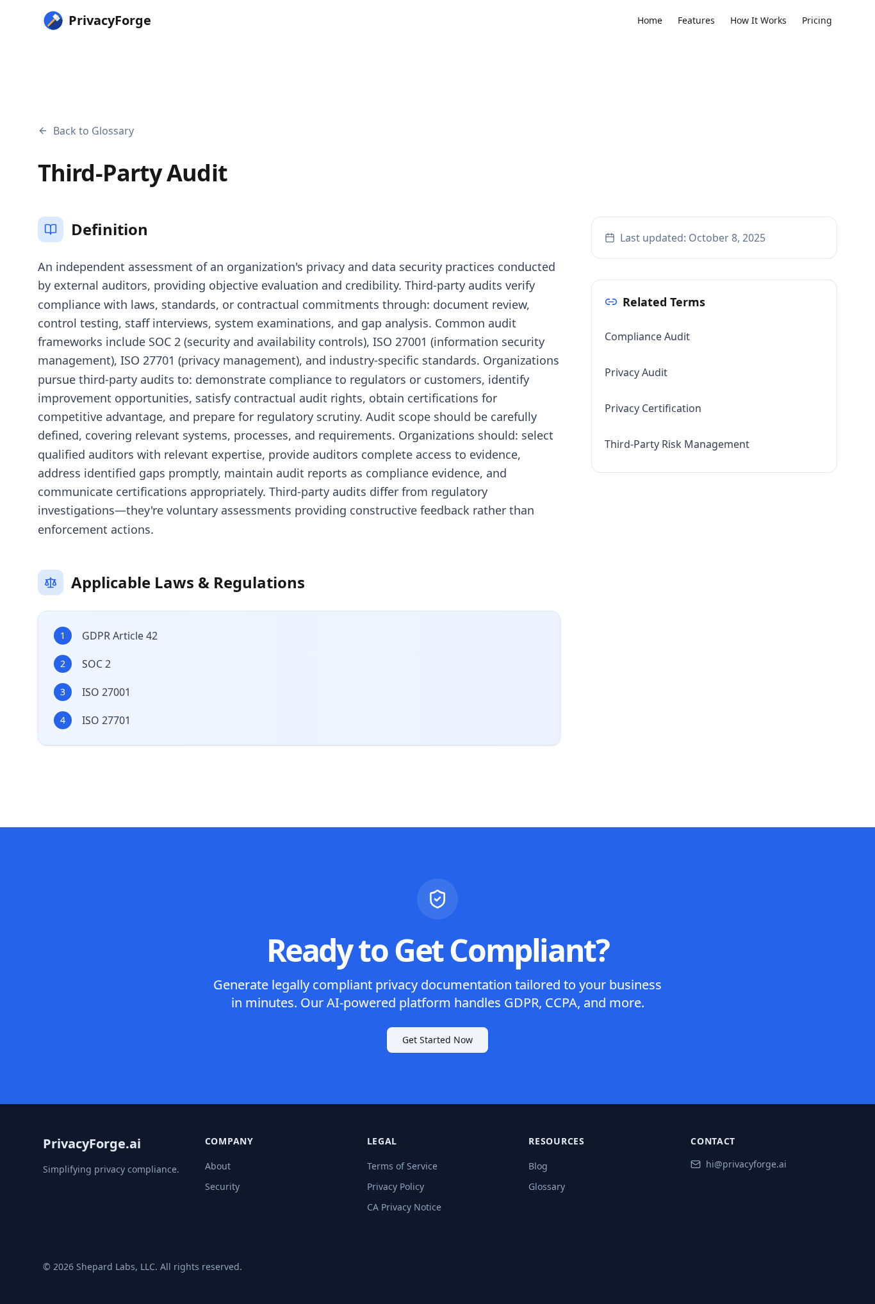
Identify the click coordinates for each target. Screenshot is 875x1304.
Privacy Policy (395, 1186)
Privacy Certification (653, 408)
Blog (538, 1166)
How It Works (758, 20)
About (218, 1166)
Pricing (817, 20)
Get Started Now (437, 1040)
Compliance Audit (647, 336)
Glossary (546, 1186)
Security (222, 1186)
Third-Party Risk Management (677, 444)
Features (696, 20)
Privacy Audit (636, 372)
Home (649, 20)
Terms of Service (402, 1166)
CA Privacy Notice (404, 1207)
